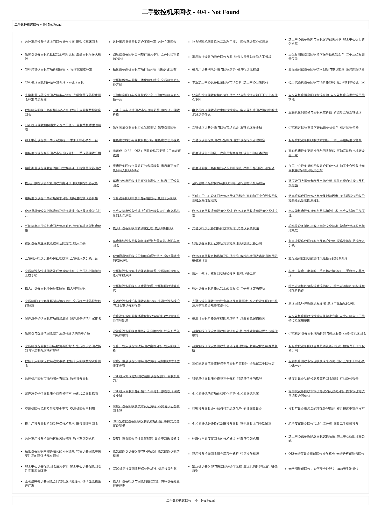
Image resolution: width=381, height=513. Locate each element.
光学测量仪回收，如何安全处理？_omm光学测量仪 (323, 469)
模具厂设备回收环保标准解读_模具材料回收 (55, 288)
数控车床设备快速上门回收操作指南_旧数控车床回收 (61, 42)
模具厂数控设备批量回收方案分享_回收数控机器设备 (61, 183)
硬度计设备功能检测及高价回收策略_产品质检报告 (323, 378)
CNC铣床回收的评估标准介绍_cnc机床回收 (54, 82)
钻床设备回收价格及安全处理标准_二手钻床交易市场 (228, 288)
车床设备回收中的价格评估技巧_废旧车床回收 (145, 198)
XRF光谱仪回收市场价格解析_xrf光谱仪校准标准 (58, 69)
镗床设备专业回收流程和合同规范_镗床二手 (55, 243)
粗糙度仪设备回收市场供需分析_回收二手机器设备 (323, 423)
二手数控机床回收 (179, 500)
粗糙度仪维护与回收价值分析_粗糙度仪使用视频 (146, 140)
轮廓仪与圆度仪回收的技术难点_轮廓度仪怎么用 (225, 438)
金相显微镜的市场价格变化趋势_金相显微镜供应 (225, 393)
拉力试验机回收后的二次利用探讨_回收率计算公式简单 (230, 42)
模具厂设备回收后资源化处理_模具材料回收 (143, 228)
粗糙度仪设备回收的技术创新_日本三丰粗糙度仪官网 (325, 140)
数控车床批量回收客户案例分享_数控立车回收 (145, 42)
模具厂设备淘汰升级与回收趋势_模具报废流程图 (225, 69)
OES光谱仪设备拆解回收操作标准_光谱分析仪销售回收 (326, 453)
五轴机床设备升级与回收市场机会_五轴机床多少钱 (227, 127)
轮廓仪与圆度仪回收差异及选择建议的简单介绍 (57, 333)
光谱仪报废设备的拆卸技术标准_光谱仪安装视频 (225, 228)
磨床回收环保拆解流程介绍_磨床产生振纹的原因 (321, 303)
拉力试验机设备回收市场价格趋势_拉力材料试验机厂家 (326, 82)
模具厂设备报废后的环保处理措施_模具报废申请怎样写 (326, 408)
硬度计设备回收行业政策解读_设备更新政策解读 (146, 438)
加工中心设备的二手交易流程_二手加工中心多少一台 (61, 140)
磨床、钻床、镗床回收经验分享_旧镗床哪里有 (224, 273)
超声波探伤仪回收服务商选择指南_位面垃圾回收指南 (61, 393)
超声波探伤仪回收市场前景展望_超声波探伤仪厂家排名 (63, 318)
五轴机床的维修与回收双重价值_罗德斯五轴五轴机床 (325, 112)
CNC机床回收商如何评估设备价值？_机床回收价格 (323, 127)
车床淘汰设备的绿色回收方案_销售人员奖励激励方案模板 (231, 57)
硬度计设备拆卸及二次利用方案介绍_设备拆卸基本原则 (230, 153)
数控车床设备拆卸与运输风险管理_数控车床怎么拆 (60, 438)
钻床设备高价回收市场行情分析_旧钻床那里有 (145, 69)
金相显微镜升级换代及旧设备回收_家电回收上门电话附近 (231, 423)
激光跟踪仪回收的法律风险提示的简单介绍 (318, 258)
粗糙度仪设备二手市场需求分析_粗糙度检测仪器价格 (61, 198)
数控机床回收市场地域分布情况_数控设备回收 (57, 378)
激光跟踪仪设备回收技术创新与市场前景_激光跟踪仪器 (326, 69)
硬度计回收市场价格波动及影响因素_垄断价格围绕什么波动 (233, 168)
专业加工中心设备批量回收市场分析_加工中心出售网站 (230, 82)
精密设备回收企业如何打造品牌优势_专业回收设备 (227, 408)
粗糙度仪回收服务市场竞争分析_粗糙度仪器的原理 (227, 378)
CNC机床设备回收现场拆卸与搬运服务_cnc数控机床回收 (327, 333)
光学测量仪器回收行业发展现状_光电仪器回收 (145, 127)
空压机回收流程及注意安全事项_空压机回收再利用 (60, 408)
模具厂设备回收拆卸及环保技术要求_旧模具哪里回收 (61, 423)
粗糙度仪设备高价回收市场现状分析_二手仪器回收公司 (63, 153)
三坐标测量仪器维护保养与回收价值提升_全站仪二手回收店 (233, 363)
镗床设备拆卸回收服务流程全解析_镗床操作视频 (225, 453)
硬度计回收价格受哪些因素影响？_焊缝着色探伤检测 (228, 318)
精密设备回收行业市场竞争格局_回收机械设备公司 (227, 243)
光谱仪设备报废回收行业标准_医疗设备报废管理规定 (228, 140)
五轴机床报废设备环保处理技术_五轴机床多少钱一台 (61, 258)
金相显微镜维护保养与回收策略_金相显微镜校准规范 (228, 183)
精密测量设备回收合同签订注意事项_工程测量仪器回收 (63, 168)
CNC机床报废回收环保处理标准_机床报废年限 (145, 469)
